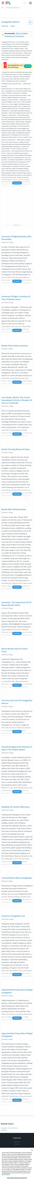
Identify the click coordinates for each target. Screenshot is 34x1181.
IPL (2, 7)
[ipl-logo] (8, 4)
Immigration (4, 1130)
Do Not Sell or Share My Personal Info (17, 1178)
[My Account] (31, 3)
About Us (17, 1142)
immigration (20, 137)
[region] (17, 1164)
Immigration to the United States (9, 1128)
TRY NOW (28, 66)
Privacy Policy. (5, 1174)
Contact (17, 1144)
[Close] (32, 1150)
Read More (17, 281)
